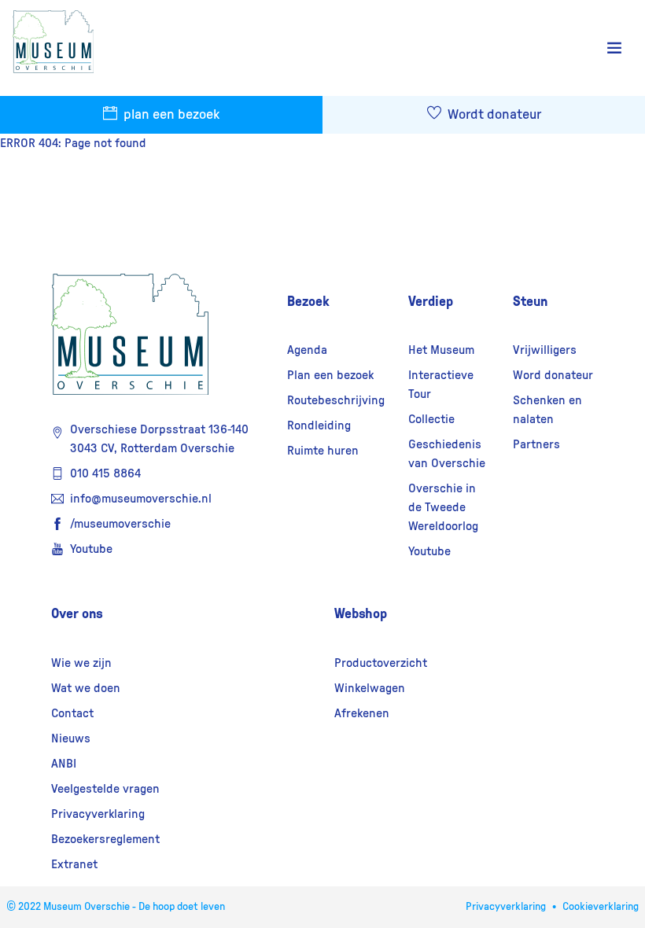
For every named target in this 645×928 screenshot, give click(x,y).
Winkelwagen (369, 688)
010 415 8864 (105, 473)
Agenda (307, 350)
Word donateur (553, 375)
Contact (72, 713)
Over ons (77, 613)
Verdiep (430, 301)
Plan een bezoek (330, 375)
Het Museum (441, 350)
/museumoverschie (120, 523)
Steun (530, 301)
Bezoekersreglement (105, 839)
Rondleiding (319, 425)
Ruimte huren (323, 450)
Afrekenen (361, 713)
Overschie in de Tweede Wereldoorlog (443, 507)
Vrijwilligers (545, 350)
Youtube (91, 549)
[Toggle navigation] (614, 48)
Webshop (360, 613)
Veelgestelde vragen (105, 789)
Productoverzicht (380, 663)
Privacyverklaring (98, 814)
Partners (536, 444)
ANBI (63, 763)
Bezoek (308, 301)
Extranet (74, 864)
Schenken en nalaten (547, 409)
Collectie (431, 419)
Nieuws (70, 738)
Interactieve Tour (441, 384)
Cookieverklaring (600, 906)
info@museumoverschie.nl (141, 498)
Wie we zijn (81, 663)
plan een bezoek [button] (169, 115)
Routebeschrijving (336, 400)
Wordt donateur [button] (492, 115)
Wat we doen (85, 688)
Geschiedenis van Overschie (446, 454)
